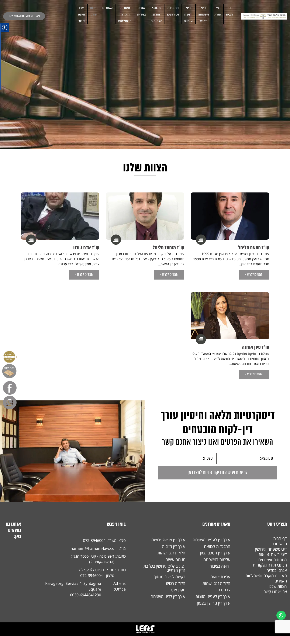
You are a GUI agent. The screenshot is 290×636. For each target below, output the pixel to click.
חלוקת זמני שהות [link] (171, 553)
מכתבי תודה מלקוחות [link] (156, 14)
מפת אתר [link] (177, 590)
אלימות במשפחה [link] (216, 559)
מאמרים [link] (107, 8)
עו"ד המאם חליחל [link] (253, 248)
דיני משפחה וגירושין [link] (203, 14)
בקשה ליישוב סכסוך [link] (169, 576)
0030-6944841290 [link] (85, 594)
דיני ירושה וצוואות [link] (188, 14)
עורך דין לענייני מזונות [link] (213, 596)
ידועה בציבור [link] (220, 566)
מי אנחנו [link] (280, 544)
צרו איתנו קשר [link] (81, 14)
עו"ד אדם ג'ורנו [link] (86, 248)
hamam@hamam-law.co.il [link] (94, 548)
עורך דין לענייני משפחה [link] (211, 540)
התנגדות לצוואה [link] (217, 546)
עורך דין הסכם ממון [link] (215, 553)
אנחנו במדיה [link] (276, 570)
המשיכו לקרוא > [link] (254, 275)
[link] (264, 16)
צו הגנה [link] (224, 590)
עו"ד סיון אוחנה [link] (255, 348)
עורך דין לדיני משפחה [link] (168, 596)
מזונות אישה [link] (175, 559)
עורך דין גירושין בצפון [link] (213, 603)
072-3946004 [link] (16, 16)
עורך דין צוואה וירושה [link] (168, 540)
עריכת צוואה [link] (220, 576)
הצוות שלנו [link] (278, 586)
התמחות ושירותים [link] (272, 560)
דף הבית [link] (280, 538)
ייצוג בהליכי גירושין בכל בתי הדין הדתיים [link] (164, 568)
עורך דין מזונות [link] (173, 546)
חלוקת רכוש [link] (175, 583)
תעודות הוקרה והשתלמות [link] (125, 14)
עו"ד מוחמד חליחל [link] (168, 248)
